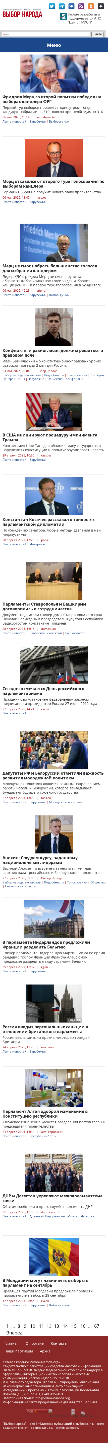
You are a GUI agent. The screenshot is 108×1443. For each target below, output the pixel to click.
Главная (12, 1343)
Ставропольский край (46, 633)
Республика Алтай (43, 1136)
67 (96, 1326)
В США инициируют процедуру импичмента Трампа (50, 437)
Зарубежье (38, 121)
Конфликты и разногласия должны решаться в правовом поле (53, 353)
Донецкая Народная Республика (54, 1216)
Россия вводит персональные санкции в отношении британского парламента (45, 1029)
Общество (55, 379)
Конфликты (74, 379)
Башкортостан (76, 633)
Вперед (14, 1333)
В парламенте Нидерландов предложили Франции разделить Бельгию (46, 944)
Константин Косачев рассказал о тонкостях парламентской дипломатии (49, 522)
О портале (35, 1343)
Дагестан (87, 1216)
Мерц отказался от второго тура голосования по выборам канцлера (53, 184)
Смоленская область (20, 886)
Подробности (54, 375)
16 (82, 1326)
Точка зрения (77, 375)
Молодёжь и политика (65, 802)
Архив (45, 1351)
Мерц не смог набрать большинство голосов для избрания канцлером (50, 268)
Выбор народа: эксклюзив (22, 375)
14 (65, 1326)
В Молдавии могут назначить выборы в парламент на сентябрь (45, 1283)
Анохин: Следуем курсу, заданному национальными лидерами (40, 860)
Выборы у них (59, 121)
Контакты (59, 1343)
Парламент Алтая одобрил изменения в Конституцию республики (45, 1114)
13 (56, 1326)
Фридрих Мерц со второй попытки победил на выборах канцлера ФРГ (52, 99)
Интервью (37, 544)
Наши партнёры (19, 1351)
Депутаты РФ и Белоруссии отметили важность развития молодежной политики (53, 775)
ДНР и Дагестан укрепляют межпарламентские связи (52, 1198)
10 (32, 1326)
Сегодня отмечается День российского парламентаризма (43, 691)
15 (74, 1326)
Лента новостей (14, 121)
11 (41, 1326)
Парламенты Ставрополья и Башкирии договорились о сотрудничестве (44, 606)
